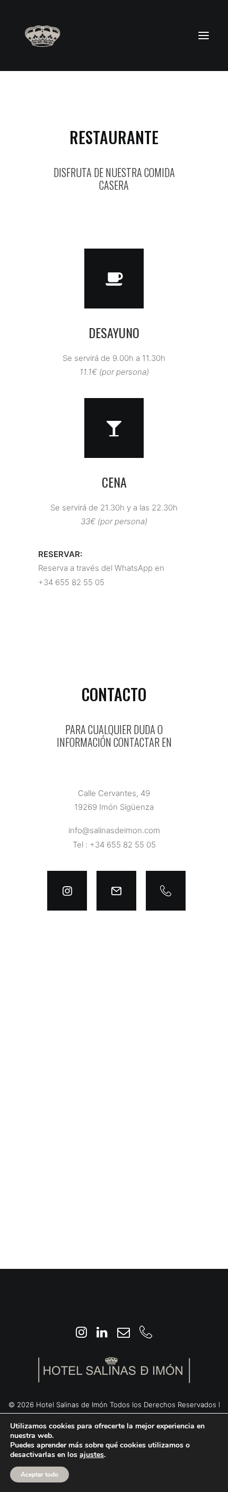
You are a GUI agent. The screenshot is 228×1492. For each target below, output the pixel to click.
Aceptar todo (39, 1474)
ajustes (92, 1455)
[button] (203, 35)
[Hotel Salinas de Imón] (42, 35)
